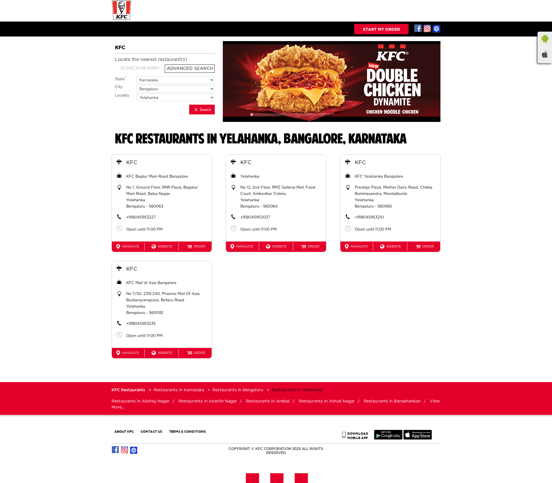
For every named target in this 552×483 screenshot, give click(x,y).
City (118, 87)
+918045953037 (255, 217)
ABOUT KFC (124, 431)
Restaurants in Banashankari (392, 401)
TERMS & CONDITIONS (187, 431)
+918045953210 (369, 217)
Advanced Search (190, 68)
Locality (122, 95)
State (120, 78)
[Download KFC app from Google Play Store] (388, 438)
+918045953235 (141, 324)
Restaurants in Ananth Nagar (208, 401)
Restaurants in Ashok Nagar (327, 401)
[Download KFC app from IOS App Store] (417, 438)
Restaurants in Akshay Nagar (141, 401)
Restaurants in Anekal (268, 401)
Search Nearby (140, 68)
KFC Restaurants (129, 390)
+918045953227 (141, 217)
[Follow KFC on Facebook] (418, 28)
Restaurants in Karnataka (179, 390)
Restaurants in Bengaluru (237, 390)
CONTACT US (151, 431)
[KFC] (122, 19)
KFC (131, 162)
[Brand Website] (437, 28)
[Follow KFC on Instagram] (427, 28)
